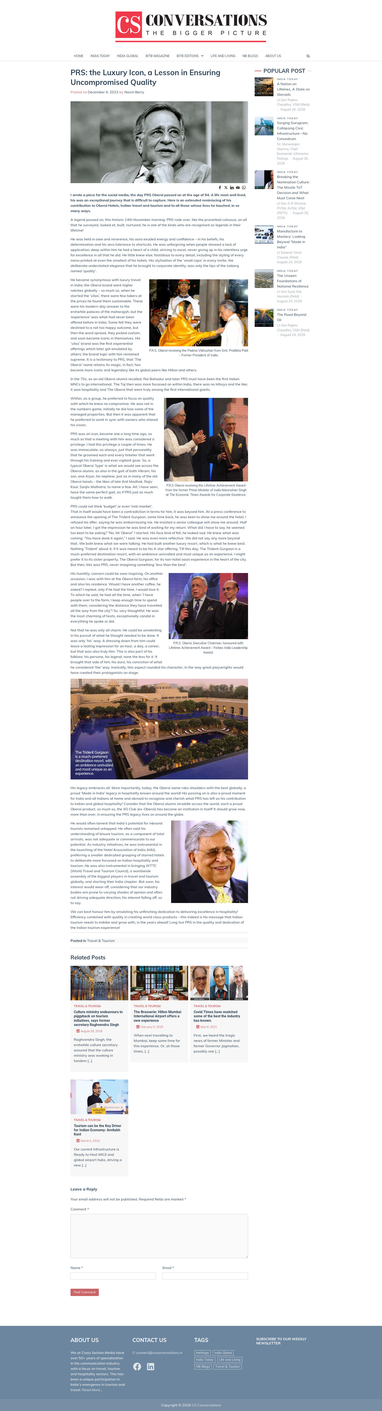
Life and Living (230, 1360)
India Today (287, 79)
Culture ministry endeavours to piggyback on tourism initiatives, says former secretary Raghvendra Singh (98, 1018)
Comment (80, 1209)
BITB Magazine (158, 56)
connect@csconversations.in (159, 1352)
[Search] (308, 56)
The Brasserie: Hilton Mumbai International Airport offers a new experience (157, 1016)
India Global (223, 1353)
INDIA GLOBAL (128, 56)
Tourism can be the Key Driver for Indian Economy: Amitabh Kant (97, 1130)
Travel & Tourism (101, 940)
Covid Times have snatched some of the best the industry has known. (217, 1016)
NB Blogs (203, 1367)
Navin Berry (134, 92)
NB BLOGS (250, 56)
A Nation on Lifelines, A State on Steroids (293, 89)
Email (168, 1267)
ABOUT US (273, 56)
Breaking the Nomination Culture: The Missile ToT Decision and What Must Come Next (293, 187)
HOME (78, 56)
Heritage (202, 1353)
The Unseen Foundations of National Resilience (293, 280)
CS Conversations (206, 1405)
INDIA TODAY (100, 56)
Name (77, 1267)
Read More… (92, 1390)
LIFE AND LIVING (223, 56)
